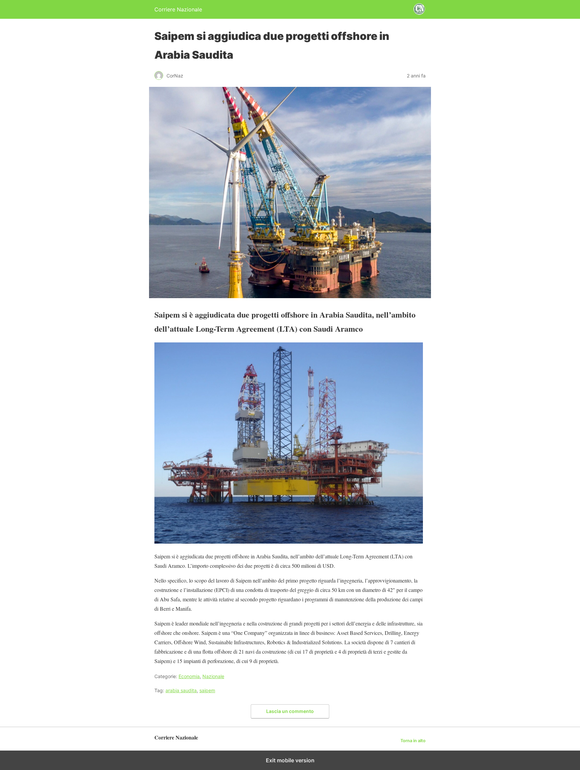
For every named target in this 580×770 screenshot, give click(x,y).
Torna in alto (413, 740)
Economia (189, 676)
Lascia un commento (290, 711)
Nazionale (213, 676)
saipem (207, 690)
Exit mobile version (290, 760)
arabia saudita (181, 690)
